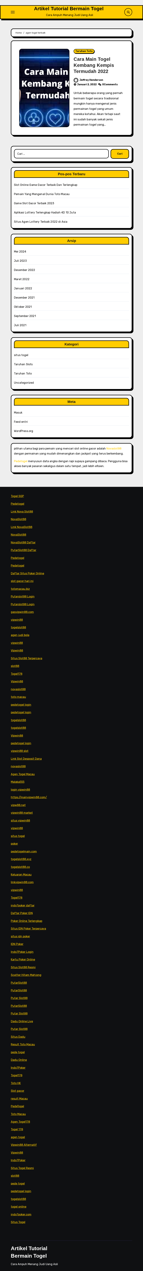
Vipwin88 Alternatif (24, 1144)
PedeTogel (17, 1106)
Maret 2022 (21, 279)
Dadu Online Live (22, 1021)
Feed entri (21, 421)
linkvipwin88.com (22, 882)
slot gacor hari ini (22, 581)
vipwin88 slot (19, 751)
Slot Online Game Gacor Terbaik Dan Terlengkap (45, 185)
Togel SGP (17, 496)
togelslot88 (18, 627)
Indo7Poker (18, 1067)
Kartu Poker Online (23, 959)
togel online (18, 1206)
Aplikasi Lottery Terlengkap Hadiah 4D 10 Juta (45, 212)
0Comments (110, 84)
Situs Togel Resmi (22, 1168)
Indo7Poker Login (22, 952)
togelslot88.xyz (21, 859)
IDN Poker (17, 944)
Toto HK (16, 1083)
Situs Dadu (18, 1036)
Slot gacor (17, 1090)
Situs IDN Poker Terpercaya (28, 928)
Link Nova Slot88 (22, 511)
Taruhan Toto (84, 51)
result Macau (19, 1098)
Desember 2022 (24, 270)
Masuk (18, 412)
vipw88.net (18, 805)
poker (14, 843)
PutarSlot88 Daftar (23, 550)
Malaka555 (17, 781)
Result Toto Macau (23, 1044)
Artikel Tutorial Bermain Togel (69, 8)
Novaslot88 (113, 448)
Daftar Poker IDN (22, 913)
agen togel (18, 1137)
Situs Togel (18, 1222)
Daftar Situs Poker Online (27, 573)
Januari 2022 (23, 288)
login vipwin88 (20, 789)
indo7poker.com (21, 1214)
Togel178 (16, 673)
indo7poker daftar (23, 905)
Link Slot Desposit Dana (26, 758)
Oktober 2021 (23, 306)
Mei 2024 (20, 251)
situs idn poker (20, 936)
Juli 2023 (20, 260)
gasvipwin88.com (22, 612)
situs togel (21, 355)
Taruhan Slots (23, 364)
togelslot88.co (20, 866)
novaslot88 (18, 689)
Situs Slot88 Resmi (23, 967)
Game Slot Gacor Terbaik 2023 (34, 203)
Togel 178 (17, 1129)
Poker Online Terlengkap (26, 921)
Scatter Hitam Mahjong (26, 975)
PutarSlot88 (19, 982)
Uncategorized (24, 382)
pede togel (18, 1052)
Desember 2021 (24, 297)
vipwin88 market (22, 812)
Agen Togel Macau (23, 774)
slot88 (15, 666)
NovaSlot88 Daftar (23, 542)
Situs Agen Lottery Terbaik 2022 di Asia (40, 221)
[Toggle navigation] (13, 12)
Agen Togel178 (20, 1121)
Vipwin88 (17, 650)
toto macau (18, 697)
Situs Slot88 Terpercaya (26, 658)
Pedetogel (20, 461)
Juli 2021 (20, 325)
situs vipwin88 (20, 820)
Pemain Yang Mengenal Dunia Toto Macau (42, 194)
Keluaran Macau (21, 874)
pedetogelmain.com (24, 851)
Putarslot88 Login (23, 596)
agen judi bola (20, 635)
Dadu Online (19, 1060)
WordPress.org (23, 431)
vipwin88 (17, 619)
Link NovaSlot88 (21, 527)
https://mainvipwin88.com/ (29, 797)
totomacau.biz (20, 589)
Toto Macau (18, 1114)
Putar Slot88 (19, 998)
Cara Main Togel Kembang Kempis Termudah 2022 (94, 65)
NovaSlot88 (18, 519)
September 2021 (25, 316)
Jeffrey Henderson (91, 80)
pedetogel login (21, 704)
